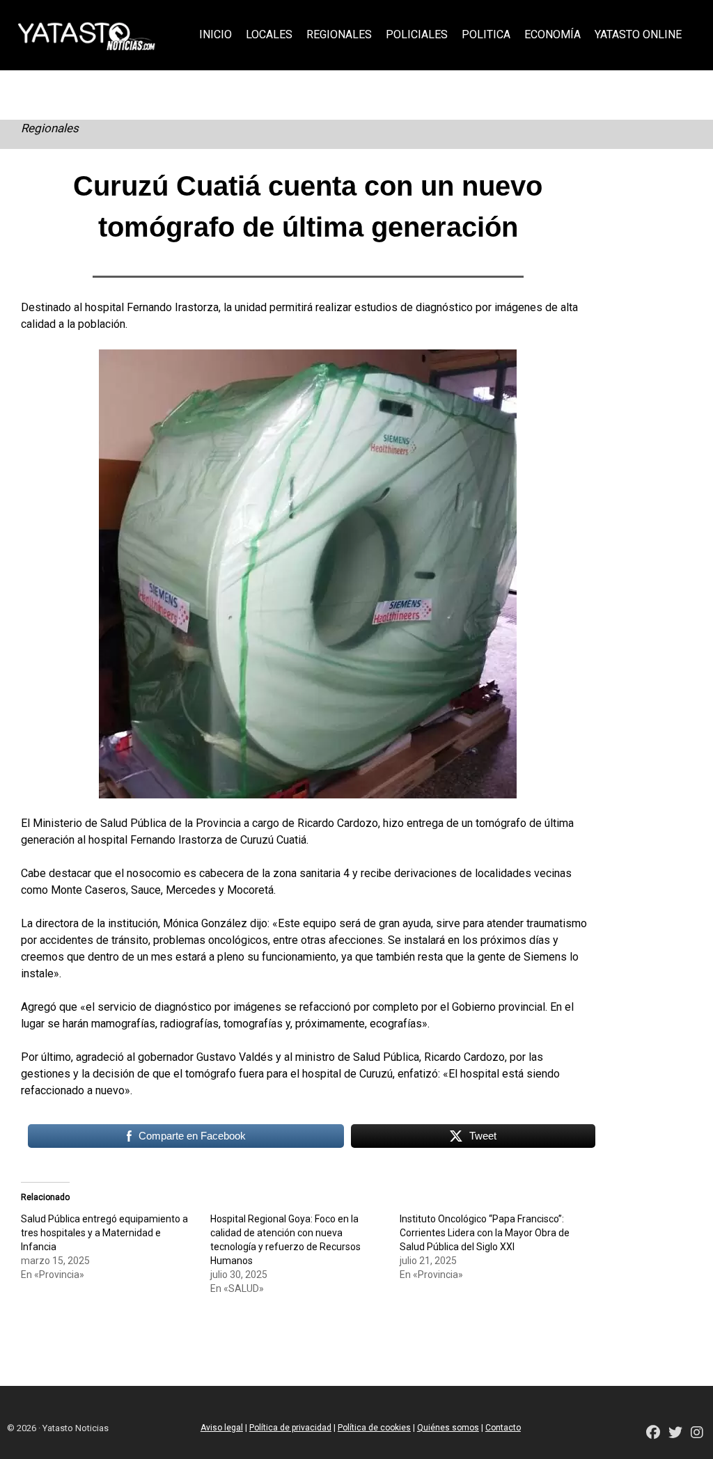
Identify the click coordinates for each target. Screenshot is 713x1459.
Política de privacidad (290, 1428)
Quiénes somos (448, 1428)
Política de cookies (374, 1428)
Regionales (50, 128)
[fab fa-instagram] (697, 1433)
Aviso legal (222, 1428)
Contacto (503, 1428)
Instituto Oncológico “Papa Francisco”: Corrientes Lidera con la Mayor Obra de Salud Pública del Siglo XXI (485, 1232)
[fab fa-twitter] (675, 1433)
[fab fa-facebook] (653, 1433)
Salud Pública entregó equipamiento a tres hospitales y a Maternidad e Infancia (104, 1232)
